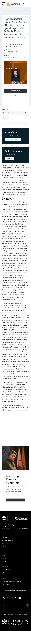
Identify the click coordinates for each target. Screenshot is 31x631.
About (3, 546)
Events (8, 12)
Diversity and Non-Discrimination (11, 581)
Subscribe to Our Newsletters (15, 590)
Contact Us (5, 566)
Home (3, 12)
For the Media (6, 569)
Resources (5, 552)
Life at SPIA (5, 543)
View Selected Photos (12, 139)
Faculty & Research (7, 540)
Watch (10, 158)
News (3, 555)
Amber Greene (6, 202)
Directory (4, 561)
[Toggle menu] (28, 3)
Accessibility (5, 578)
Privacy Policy (6, 584)
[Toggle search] (24, 3)
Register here (18, 91)
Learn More (15, 499)
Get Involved (5, 573)
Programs (5, 534)
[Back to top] (27, 605)
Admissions (5, 537)
